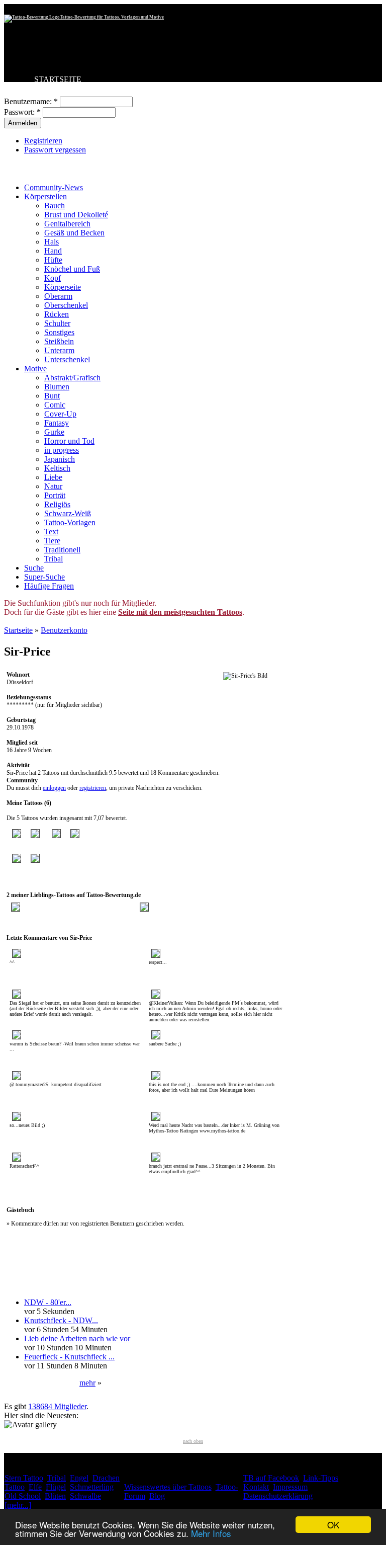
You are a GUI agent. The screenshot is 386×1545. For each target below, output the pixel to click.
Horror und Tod (69, 441)
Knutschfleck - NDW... (61, 1320)
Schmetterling (92, 1487)
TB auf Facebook (271, 1478)
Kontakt (256, 1487)
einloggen (54, 787)
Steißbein (59, 341)
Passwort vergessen (55, 149)
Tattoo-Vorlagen (69, 522)
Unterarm (59, 350)
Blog (157, 1496)
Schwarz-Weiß (67, 513)
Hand (53, 251)
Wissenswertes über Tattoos (168, 1487)
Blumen (56, 386)
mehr (87, 1382)
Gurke (54, 432)
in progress (61, 450)
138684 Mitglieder (57, 1406)
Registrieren (43, 140)
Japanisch (59, 459)
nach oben (193, 1441)
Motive (35, 368)
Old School (23, 1496)
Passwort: (22, 112)
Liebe (53, 477)
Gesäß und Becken (74, 232)
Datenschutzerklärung (278, 1496)
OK (333, 1524)
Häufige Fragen (49, 586)
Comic (54, 404)
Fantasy (56, 423)
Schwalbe (85, 1496)
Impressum (290, 1487)
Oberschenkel (66, 305)
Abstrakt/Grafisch (72, 377)
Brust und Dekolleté (76, 214)
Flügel (56, 1487)
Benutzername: (31, 101)
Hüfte (53, 260)
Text (51, 531)
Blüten (55, 1496)
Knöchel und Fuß (72, 269)
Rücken (56, 314)
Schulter (57, 323)
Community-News (53, 187)
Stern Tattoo (24, 1478)
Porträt (54, 495)
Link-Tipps (320, 1478)
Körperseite (62, 287)
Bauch (54, 205)
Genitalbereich (67, 223)
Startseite (18, 630)
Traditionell (62, 549)
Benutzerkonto (64, 630)
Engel (79, 1478)
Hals (51, 241)
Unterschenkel (67, 359)
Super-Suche (44, 577)
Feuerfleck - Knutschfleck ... (69, 1356)
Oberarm (58, 296)
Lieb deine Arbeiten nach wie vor (77, 1338)
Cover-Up (60, 414)
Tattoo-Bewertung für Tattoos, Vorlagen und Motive (112, 17)
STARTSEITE (57, 79)
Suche (34, 567)
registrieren (92, 787)
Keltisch (57, 468)
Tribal (53, 558)
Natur (53, 486)
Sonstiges (59, 332)
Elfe (35, 1487)
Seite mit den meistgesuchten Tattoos (180, 612)
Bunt (52, 395)
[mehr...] (18, 1505)
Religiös (57, 504)
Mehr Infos (211, 1533)
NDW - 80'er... (47, 1302)
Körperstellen (45, 196)
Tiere (52, 540)
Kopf (52, 278)
